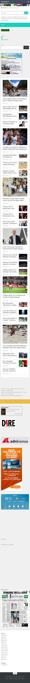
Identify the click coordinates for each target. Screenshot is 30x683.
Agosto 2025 (4, 655)
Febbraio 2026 (4, 645)
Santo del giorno (4, 407)
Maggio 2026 (4, 640)
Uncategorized (4, 664)
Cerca (2, 45)
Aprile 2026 (3, 642)
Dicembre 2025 (4, 649)
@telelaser (3, 539)
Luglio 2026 (3, 637)
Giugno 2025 (4, 659)
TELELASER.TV (5, 2)
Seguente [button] (27, 592)
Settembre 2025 (4, 654)
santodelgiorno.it (18, 413)
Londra (2, 36)
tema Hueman (21, 678)
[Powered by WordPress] (10, 678)
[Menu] (28, 2)
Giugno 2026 (4, 638)
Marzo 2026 (3, 644)
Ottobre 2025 (4, 652)
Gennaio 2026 (4, 647)
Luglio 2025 (3, 657)
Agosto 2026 (4, 635)
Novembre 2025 (4, 650)
